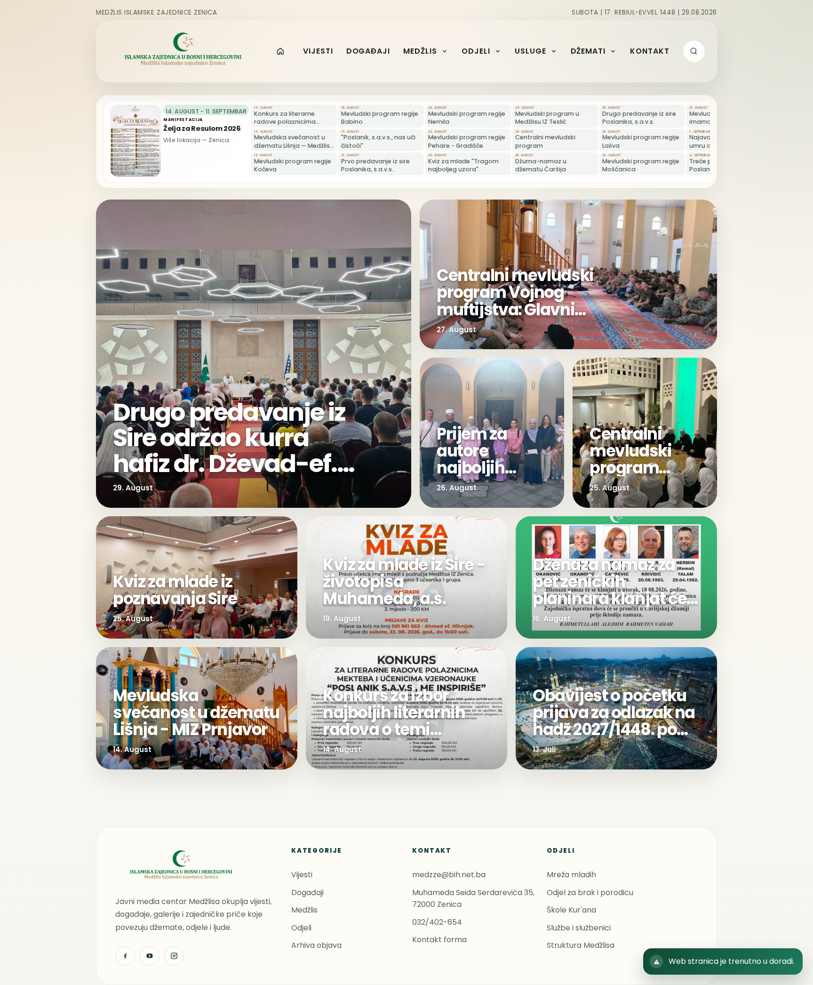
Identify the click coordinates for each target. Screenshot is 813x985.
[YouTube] (149, 956)
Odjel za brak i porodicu (590, 892)
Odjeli (301, 927)
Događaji (307, 892)
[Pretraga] (694, 51)
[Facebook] (125, 956)
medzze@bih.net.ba (449, 874)
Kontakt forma (439, 939)
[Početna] (280, 51)
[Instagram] (174, 956)
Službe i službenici (579, 927)
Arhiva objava (316, 945)
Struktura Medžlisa (580, 945)
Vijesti (301, 874)
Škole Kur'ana (571, 910)
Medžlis (304, 910)
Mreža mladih (571, 874)
